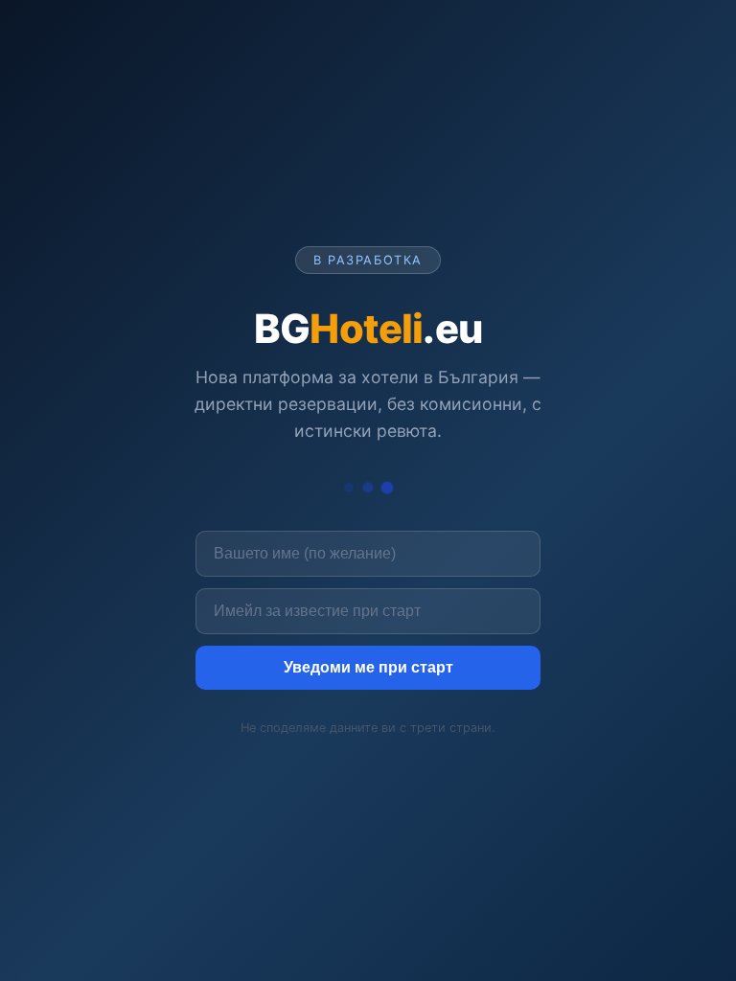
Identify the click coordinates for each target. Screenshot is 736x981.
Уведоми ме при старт (368, 667)
